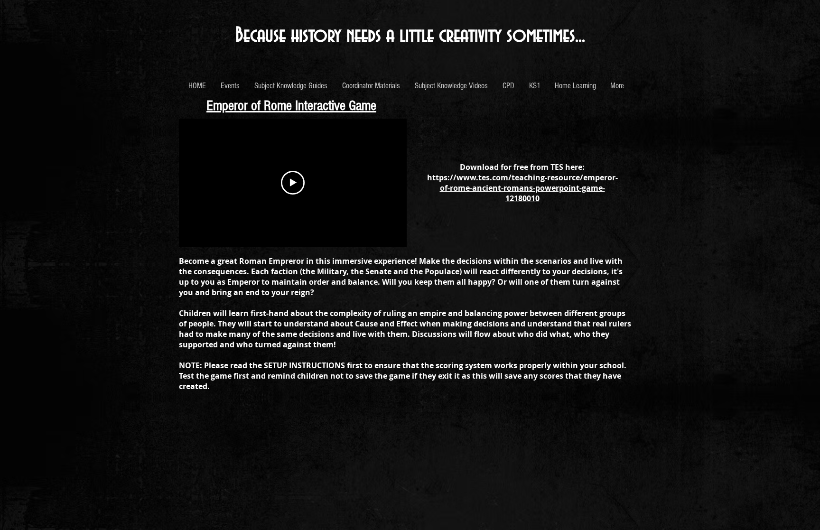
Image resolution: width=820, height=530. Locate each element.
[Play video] (293, 183)
